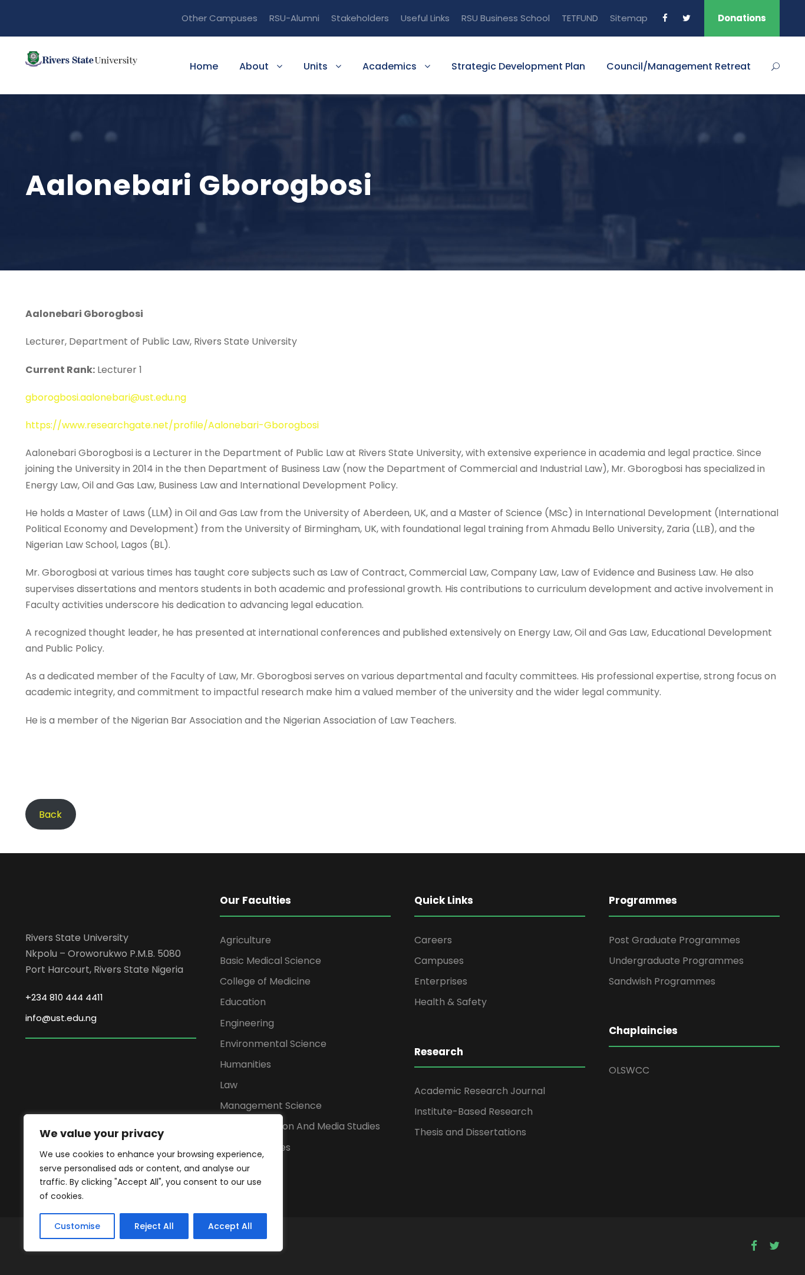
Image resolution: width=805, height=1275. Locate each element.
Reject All (154, 1226)
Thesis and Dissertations (470, 1132)
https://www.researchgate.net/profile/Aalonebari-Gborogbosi (172, 425)
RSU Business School (505, 18)
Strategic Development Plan (518, 66)
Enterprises (440, 981)
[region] (153, 1182)
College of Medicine (265, 981)
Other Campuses (220, 18)
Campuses (439, 960)
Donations (742, 18)
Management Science (271, 1105)
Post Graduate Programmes (674, 940)
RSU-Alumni (294, 18)
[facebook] (665, 18)
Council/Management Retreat (678, 66)
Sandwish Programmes (662, 981)
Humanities (245, 1064)
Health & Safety (450, 1002)
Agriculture (245, 940)
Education (243, 1002)
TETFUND (580, 18)
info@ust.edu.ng (61, 1018)
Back (50, 814)
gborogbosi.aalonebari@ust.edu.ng (105, 397)
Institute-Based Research (473, 1111)
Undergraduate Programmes (676, 960)
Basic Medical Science (270, 960)
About (254, 66)
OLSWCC (629, 1070)
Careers (433, 940)
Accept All (230, 1226)
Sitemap (629, 18)
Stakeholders (360, 18)
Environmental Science (273, 1044)
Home (204, 66)
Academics (389, 66)
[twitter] (686, 18)
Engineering (247, 1023)
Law (228, 1085)
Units (315, 66)
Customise (77, 1226)
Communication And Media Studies (300, 1126)
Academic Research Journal (479, 1091)
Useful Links (425, 18)
